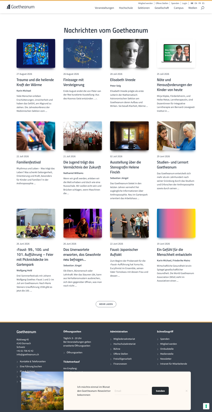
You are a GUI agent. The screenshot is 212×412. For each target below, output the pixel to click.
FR (199, 3)
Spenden (175, 3)
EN (196, 3)
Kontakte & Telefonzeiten (33, 361)
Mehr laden (106, 304)
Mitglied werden (145, 3)
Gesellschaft (162, 8)
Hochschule (126, 8)
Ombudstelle (167, 348)
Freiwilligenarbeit (122, 358)
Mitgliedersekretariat (124, 339)
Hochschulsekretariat (124, 344)
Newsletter (166, 358)
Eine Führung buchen (31, 366)
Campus (179, 8)
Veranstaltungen (104, 8)
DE (192, 3)
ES (203, 3)
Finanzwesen (120, 363)
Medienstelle (166, 353)
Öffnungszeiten (74, 352)
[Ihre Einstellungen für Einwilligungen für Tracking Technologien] (206, 406)
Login (184, 3)
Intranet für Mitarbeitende (173, 363)
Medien (192, 8)
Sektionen (144, 8)
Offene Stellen (162, 3)
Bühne (116, 348)
